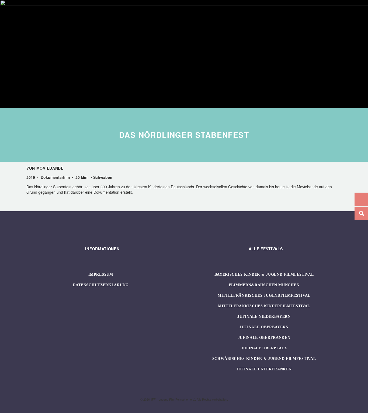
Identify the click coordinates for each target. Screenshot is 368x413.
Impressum (100, 274)
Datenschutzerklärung (101, 285)
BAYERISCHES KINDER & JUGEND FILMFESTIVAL (264, 274)
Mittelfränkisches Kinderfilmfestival (264, 306)
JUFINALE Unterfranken (264, 369)
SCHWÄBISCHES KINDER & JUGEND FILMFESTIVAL (264, 359)
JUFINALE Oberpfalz (264, 348)
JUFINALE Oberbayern (264, 327)
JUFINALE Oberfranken (264, 338)
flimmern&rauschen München (264, 285)
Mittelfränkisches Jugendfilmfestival (264, 295)
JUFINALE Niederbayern (264, 317)
